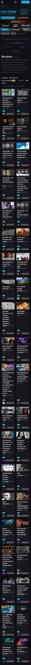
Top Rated (20, 80)
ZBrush (13, 33)
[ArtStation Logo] (15, 2)
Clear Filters (15, 51)
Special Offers (8, 80)
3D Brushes (5, 33)
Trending (5, 78)
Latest (4, 83)
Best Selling (13, 78)
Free (27, 80)
